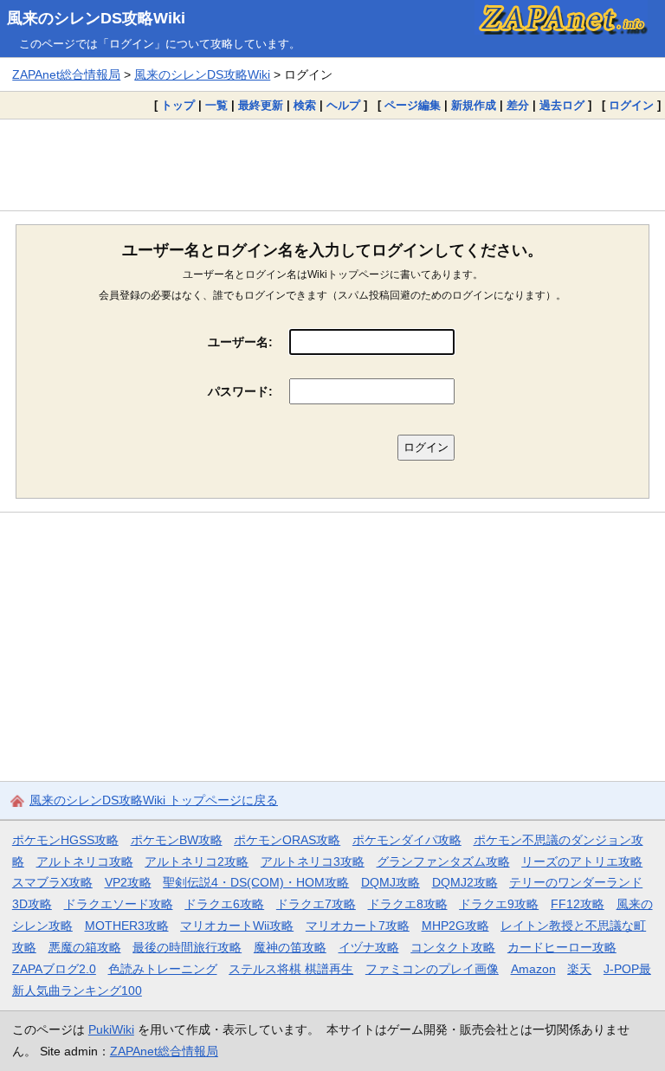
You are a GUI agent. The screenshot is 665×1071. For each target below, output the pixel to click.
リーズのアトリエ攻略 (581, 861)
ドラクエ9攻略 (499, 904)
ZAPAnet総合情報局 (66, 74)
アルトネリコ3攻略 (313, 861)
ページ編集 (412, 105)
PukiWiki (111, 1029)
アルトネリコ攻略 (84, 861)
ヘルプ (343, 105)
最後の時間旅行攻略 (187, 947)
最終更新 (260, 105)
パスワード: (240, 391)
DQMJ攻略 (390, 882)
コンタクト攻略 (452, 947)
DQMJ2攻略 (465, 882)
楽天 (579, 969)
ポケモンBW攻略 (177, 840)
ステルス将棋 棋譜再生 (291, 969)
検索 (305, 105)
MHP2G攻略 (455, 925)
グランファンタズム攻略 (443, 861)
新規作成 (473, 105)
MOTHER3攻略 (127, 925)
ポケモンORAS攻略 (287, 840)
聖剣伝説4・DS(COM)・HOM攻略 (256, 882)
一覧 (216, 105)
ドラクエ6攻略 (224, 904)
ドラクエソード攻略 (118, 904)
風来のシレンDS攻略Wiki (96, 18)
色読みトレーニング (162, 969)
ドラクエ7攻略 (316, 904)
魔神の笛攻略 (290, 947)
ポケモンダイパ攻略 (407, 840)
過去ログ (561, 105)
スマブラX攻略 (52, 882)
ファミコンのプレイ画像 (432, 969)
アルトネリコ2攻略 (197, 861)
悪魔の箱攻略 (84, 947)
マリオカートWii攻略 (237, 925)
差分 (518, 105)
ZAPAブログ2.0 (54, 969)
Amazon (533, 969)
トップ (178, 105)
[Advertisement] (332, 164)
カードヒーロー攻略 (562, 947)
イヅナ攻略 (369, 947)
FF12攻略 (577, 904)
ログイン (631, 105)
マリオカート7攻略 (358, 925)
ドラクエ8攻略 (408, 904)
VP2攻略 (128, 882)
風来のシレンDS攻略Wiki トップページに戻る (153, 800)
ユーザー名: (240, 342)
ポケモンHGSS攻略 (65, 840)
